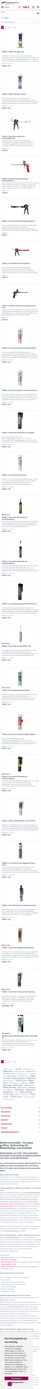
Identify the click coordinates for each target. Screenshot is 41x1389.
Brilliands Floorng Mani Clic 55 (10, 1266)
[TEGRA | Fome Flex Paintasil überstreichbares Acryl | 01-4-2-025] (20, 378)
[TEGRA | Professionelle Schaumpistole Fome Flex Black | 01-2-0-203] (20, 293)
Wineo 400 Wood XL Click (9, 1262)
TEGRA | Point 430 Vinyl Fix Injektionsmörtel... (19, 905)
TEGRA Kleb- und (11, 1094)
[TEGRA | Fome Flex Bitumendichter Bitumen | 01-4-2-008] (20, 591)
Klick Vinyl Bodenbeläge (10, 1237)
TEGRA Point (31, 1078)
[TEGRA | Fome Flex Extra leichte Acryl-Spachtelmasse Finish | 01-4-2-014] (20, 462)
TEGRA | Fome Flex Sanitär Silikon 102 (16, 646)
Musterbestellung (10, 1231)
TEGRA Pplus (24, 1083)
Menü (7, 7)
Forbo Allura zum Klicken (9, 1260)
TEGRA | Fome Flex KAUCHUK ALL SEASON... (18, 433)
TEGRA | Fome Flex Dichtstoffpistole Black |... (19, 221)
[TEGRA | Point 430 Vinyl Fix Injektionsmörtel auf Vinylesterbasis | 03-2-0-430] (20, 893)
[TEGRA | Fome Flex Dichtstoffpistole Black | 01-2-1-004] (20, 208)
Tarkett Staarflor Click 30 (8, 1264)
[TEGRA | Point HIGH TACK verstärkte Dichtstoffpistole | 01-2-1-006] (20, 251)
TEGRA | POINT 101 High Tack (13, 52)
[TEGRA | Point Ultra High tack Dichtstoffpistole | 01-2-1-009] (20, 124)
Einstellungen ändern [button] (16, 1382)
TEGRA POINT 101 (12, 1076)
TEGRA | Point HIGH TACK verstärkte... (16, 263)
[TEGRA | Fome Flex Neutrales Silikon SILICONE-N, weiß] (20, 1023)
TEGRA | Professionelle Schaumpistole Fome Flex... (19, 307)
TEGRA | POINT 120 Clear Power (14, 94)
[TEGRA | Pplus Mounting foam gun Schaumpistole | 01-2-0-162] (20, 166)
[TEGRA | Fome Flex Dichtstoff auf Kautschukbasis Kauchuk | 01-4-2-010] (20, 505)
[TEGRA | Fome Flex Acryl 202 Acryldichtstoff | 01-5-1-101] (20, 335)
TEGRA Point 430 (30, 1071)
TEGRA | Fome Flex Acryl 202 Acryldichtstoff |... (20, 348)
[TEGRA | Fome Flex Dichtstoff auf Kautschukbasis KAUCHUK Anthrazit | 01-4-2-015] (20, 764)
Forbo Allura (15, 1202)
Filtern (6, 18)
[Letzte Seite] (9, 27)
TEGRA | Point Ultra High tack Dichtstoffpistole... (13, 137)
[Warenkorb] (38, 7)
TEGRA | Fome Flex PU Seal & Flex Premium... (19, 992)
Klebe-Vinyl (25, 1199)
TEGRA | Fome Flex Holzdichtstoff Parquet (18, 948)
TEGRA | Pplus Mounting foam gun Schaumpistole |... (15, 180)
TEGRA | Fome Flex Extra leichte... (15, 475)
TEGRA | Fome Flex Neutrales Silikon (16, 690)
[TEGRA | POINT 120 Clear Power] (20, 81)
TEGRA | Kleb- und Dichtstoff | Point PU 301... (19, 821)
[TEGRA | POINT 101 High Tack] (20, 39)
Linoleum (3, 1300)
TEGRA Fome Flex (8, 1069)
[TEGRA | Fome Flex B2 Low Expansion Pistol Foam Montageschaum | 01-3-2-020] (20, 850)
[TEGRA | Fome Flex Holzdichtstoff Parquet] (20, 935)
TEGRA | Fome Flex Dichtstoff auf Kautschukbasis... (14, 518)
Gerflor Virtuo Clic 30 (7, 1257)
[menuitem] (5, 7)
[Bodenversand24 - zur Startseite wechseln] (10, 2)
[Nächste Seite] (5, 27)
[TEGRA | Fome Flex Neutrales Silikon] (20, 677)
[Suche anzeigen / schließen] (19, 7)
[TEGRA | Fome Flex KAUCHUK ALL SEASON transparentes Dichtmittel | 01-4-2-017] (20, 420)
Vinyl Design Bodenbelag (32, 1192)
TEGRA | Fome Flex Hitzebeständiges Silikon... (19, 734)
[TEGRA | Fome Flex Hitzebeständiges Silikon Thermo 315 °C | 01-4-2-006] (20, 722)
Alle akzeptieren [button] (16, 1378)
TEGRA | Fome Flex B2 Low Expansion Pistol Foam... (18, 864)
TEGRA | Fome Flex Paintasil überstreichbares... (20, 390)
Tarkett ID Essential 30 (16, 1204)
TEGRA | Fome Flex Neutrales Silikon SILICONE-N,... (20, 1037)
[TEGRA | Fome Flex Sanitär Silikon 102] (20, 633)
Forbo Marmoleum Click (16, 1307)
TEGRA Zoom (8, 1071)
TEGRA (18, 1069)
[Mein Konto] (33, 7)
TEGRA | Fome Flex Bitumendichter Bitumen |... (20, 604)
